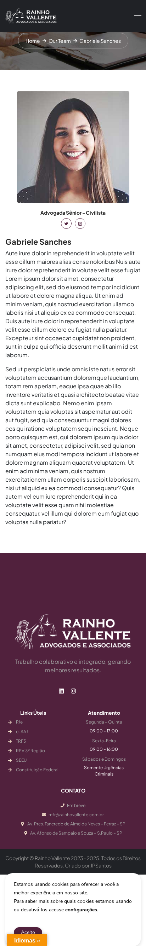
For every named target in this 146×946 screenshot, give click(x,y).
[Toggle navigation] (137, 15)
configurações (81, 909)
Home (33, 40)
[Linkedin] (61, 691)
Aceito (28, 932)
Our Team (60, 40)
